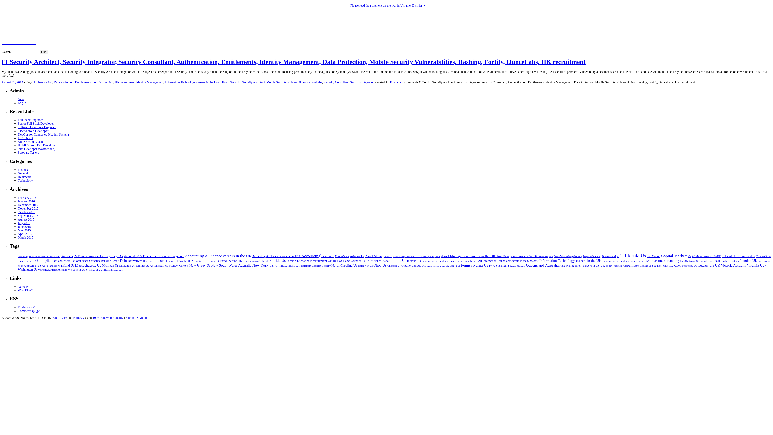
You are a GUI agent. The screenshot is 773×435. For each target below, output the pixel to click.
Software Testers (28, 152)
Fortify (96, 82)
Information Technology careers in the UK (570, 261)
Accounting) (311, 256)
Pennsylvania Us (474, 265)
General (23, 173)
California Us (632, 255)
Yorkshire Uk (92, 270)
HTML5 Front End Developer (37, 145)
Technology (25, 180)
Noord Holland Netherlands (287, 266)
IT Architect (25, 138)
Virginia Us (755, 265)
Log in (22, 103)
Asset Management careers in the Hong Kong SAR (416, 256)
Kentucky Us (706, 261)
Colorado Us (730, 256)
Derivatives (135, 260)
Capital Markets (674, 256)
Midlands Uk (127, 265)
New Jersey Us (199, 265)
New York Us (263, 265)
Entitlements (83, 82)
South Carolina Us (642, 265)
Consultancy (81, 260)
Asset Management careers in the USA (517, 256)
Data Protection (63, 82)
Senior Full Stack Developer (36, 123)
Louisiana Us (764, 261)
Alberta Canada (342, 256)
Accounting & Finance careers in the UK (218, 256)
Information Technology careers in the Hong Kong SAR (201, 82)
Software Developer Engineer (37, 127)
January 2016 (26, 201)
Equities (189, 260)
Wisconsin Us (76, 269)
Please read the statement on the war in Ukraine (380, 5)
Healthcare (24, 177)
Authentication (42, 82)
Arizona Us (357, 256)
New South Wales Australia (231, 265)
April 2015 (25, 234)
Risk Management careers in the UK (582, 265)
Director (147, 261)
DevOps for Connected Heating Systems (43, 134)
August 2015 (26, 219)
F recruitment (318, 260)
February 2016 (27, 197)
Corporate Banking (100, 260)
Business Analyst (610, 256)
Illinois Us (398, 260)
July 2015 (24, 223)
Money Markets (179, 265)
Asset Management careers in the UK (468, 256)
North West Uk (365, 265)
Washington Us (27, 269)
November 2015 (28, 208)
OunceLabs (314, 82)
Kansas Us (693, 261)
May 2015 (24, 230)
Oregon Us (455, 265)
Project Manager (517, 266)
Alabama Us (328, 256)
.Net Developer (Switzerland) (36, 149)
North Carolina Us (344, 265)
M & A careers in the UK (32, 265)
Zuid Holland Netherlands (111, 270)
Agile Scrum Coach (30, 141)
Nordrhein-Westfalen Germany (316, 265)
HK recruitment (125, 82)
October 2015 (26, 212)
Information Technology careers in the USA (626, 260)
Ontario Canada (411, 265)
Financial (396, 82)
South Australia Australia (619, 265)
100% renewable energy (108, 317)
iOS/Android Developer (33, 131)
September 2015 (28, 216)
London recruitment (730, 261)
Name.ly (23, 286)
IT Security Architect (251, 82)
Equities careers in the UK (207, 261)
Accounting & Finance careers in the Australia (39, 256)
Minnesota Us (145, 265)
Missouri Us (161, 265)
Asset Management (378, 256)
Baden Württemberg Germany (568, 256)
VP (766, 265)
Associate (543, 256)
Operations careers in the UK (435, 266)
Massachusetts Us (88, 265)
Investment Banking (664, 261)
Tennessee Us (689, 265)
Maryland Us (66, 265)
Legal (716, 261)
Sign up (142, 317)
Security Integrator (362, 82)
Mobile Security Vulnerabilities (286, 82)
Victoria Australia (733, 265)
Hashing (107, 82)
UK (717, 265)
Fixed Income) (229, 260)
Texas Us (706, 265)
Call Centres (653, 256)
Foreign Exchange (297, 260)
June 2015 (24, 226)
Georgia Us (335, 261)
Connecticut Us (65, 260)
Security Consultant (336, 82)
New (21, 99)
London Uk (748, 261)
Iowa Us (684, 261)
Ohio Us (379, 265)
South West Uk (674, 266)
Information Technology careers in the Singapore (511, 260)
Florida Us (277, 260)
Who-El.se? (25, 290)
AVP (551, 256)
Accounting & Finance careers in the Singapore (154, 256)
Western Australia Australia (52, 269)
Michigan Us (110, 265)
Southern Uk (659, 265)
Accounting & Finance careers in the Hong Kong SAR (92, 256)
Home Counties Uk (354, 260)
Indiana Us (414, 260)
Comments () (29, 311)
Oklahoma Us (394, 266)
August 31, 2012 (12, 82)
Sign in (130, 317)
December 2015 (28, 205)
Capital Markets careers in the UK (704, 256)
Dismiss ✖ (419, 5)
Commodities (746, 256)
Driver (180, 261)
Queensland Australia (542, 265)
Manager (52, 265)
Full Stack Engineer (30, 120)
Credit (115, 260)
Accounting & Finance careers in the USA (276, 256)
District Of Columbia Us (164, 261)
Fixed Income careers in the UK (254, 261)
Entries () (26, 307)
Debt (123, 261)
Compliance (46, 260)
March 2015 (25, 237)
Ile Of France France (378, 260)
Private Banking (499, 265)
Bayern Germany (592, 256)
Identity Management (149, 82)
